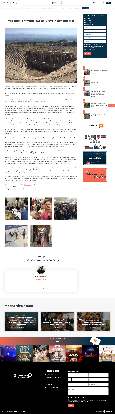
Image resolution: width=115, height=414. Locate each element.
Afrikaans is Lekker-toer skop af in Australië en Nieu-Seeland (99, 105)
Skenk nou (85, 8)
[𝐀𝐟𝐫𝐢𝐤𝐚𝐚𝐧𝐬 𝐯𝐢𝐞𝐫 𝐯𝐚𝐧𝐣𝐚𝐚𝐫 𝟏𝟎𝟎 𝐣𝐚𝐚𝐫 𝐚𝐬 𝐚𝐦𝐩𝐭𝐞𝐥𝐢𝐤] (107, 353)
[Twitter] (7, 2)
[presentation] (87, 72)
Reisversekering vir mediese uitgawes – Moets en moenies (99, 72)
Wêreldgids (69, 8)
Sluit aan (109, 2)
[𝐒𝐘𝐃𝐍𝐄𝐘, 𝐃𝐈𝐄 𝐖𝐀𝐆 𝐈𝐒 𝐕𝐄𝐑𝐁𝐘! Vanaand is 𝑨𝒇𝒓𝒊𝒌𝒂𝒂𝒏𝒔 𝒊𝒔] (24, 353)
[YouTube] (13, 2)
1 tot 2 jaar (87, 18)
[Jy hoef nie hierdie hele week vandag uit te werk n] (74, 353)
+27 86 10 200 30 (51, 375)
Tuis (27, 8)
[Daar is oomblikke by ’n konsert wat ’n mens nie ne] (8, 353)
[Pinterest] (16, 2)
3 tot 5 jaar (88, 20)
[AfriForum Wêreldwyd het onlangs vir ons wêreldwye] (41, 353)
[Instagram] (10, 2)
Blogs (38, 8)
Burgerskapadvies (47, 8)
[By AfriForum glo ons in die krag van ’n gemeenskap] (57, 353)
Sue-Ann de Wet (41, 279)
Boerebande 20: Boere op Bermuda (98, 115)
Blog (41, 17)
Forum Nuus (27, 185)
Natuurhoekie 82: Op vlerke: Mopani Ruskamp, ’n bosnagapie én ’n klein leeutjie (99, 94)
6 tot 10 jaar (88, 22)
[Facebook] (4, 2)
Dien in (87, 53)
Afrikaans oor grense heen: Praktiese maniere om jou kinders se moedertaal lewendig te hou (93, 322)
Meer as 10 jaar (89, 24)
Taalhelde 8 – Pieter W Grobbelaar (97, 81)
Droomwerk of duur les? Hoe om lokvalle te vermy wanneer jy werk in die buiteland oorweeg (57, 322)
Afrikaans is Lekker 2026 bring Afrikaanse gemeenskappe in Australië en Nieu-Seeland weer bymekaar (21, 321)
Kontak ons (77, 8)
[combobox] (86, 31)
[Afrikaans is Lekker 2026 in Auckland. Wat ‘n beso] (90, 353)
